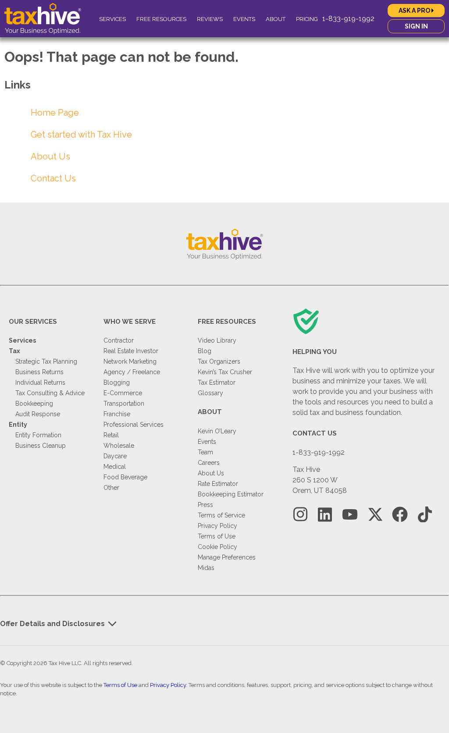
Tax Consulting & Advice (50, 393)
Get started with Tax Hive (81, 134)
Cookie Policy (217, 546)
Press (205, 504)
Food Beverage (125, 477)
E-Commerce (122, 393)
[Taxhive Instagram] (300, 514)
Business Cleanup (40, 445)
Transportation (123, 403)
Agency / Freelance (131, 371)
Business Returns (39, 371)
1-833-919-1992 (348, 18)
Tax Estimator (216, 382)
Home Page (55, 112)
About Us (50, 156)
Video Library (217, 340)
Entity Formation (38, 435)
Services (112, 19)
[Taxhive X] (375, 514)
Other (111, 487)
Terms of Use (216, 536)
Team (205, 452)
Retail (111, 435)
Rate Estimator (218, 483)
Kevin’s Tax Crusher (225, 371)
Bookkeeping (34, 403)
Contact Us (53, 178)
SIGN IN (416, 26)
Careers (209, 462)
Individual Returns (40, 382)
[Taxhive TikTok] (425, 514)
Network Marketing (130, 361)
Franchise (116, 414)
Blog (204, 350)
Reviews (210, 19)
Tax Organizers (219, 361)
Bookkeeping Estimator (231, 494)
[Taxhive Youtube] (350, 514)
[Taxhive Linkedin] (325, 514)
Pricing (307, 19)
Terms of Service (221, 515)
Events (244, 19)
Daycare (115, 456)
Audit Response (37, 414)
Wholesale (118, 445)
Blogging (116, 382)
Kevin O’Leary (217, 431)
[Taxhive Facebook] (400, 514)
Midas (206, 567)
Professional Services (133, 424)
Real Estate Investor (130, 350)
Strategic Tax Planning (46, 361)
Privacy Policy (217, 525)
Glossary (210, 393)
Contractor (118, 340)
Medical (114, 466)
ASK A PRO (415, 10)
